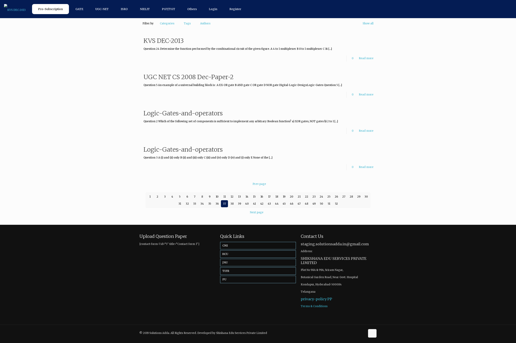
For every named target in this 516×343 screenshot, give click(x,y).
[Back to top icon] (372, 333)
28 (351, 196)
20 (291, 196)
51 (329, 203)
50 (321, 203)
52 (336, 203)
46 (291, 203)
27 (343, 196)
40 (247, 203)
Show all (368, 23)
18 (276, 196)
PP (329, 299)
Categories (167, 23)
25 (328, 196)
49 (314, 203)
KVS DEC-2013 (164, 41)
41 (254, 203)
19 (284, 196)
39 (239, 203)
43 (269, 203)
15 (254, 196)
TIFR (225, 271)
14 (247, 196)
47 (299, 203)
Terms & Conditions (314, 306)
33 (194, 203)
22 (306, 196)
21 (299, 196)
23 (314, 196)
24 (321, 196)
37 (224, 203)
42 (261, 203)
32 (187, 203)
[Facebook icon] (358, 333)
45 (284, 203)
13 (239, 196)
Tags (187, 23)
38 (232, 203)
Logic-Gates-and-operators (183, 113)
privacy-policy (314, 299)
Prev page (259, 184)
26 (336, 196)
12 (232, 196)
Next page (256, 212)
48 (306, 203)
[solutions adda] (15, 9)
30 (366, 196)
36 (217, 203)
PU (224, 279)
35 (209, 203)
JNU (225, 262)
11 (224, 196)
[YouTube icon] (362, 333)
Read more (366, 58)
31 (179, 203)
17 (269, 196)
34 (202, 203)
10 (217, 196)
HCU (225, 254)
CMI (225, 245)
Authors (205, 23)
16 (261, 196)
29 (358, 196)
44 (277, 203)
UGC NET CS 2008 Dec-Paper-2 (189, 77)
